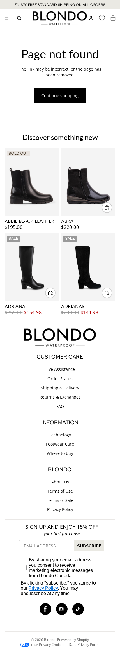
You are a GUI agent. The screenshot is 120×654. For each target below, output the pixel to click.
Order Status (60, 378)
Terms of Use (60, 491)
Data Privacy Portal (84, 644)
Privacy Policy (60, 509)
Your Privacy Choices (47, 644)
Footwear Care (60, 444)
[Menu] (6, 18)
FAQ (60, 406)
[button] (45, 609)
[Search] (19, 18)
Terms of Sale (60, 500)
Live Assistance (60, 369)
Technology (60, 435)
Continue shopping (60, 95)
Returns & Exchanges (60, 397)
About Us (60, 482)
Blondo (49, 639)
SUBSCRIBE (89, 546)
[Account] (90, 18)
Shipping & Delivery (60, 388)
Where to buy (60, 453)
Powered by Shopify (73, 639)
